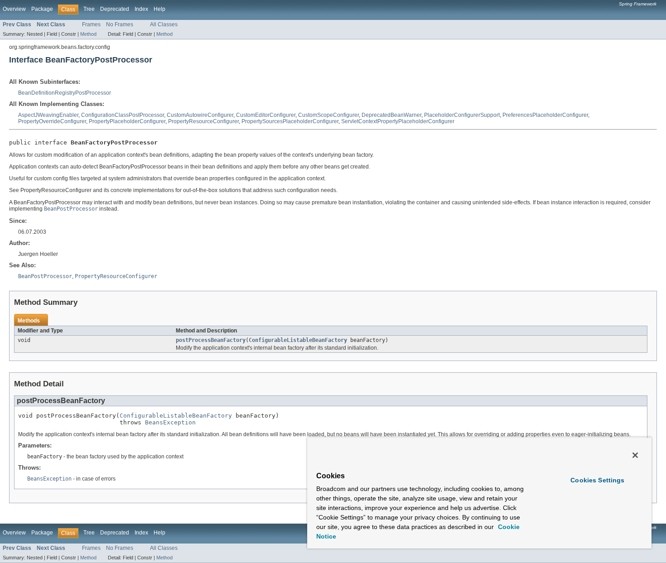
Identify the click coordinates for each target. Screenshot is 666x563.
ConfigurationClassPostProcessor (122, 115)
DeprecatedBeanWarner (391, 115)
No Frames (119, 24)
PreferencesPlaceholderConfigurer (545, 115)
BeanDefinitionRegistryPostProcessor (64, 93)
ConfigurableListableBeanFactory (298, 340)
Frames (91, 24)
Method (88, 34)
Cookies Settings (597, 480)
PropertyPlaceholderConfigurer (127, 121)
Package (42, 9)
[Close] (635, 455)
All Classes (164, 24)
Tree (89, 9)
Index (141, 9)
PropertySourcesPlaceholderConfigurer (289, 121)
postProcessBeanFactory (211, 340)
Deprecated (114, 9)
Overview (14, 9)
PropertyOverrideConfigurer (52, 121)
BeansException (170, 422)
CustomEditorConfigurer (265, 115)
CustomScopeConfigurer (328, 115)
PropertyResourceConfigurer (203, 121)
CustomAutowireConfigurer (200, 115)
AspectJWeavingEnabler (48, 115)
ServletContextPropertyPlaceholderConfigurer (397, 121)
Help (159, 9)
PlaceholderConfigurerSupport (462, 115)
